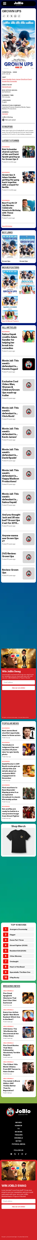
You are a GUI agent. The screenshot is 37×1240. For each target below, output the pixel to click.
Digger (13, 935)
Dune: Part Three (17, 940)
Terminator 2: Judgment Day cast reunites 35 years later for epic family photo (10, 749)
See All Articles (7, 226)
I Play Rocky (14, 977)
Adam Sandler (7, 79)
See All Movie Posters (10, 321)
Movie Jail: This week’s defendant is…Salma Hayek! (10, 498)
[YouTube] (11, 1154)
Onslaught (14, 961)
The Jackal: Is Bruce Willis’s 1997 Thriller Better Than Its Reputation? (11, 1085)
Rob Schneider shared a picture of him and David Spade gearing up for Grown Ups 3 (11, 154)
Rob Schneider (12, 81)
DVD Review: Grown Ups (9, 555)
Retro (18, 1141)
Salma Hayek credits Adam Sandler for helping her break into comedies (9, 341)
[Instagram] (22, 1154)
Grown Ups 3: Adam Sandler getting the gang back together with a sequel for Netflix (10, 181)
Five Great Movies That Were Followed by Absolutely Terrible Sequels (11, 1050)
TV (18, 1129)
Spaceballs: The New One (20, 972)
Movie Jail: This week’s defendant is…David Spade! (10, 453)
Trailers (19, 1135)
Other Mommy (16, 956)
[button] (4, 3)
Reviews (18, 1132)
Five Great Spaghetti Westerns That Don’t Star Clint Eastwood (9, 998)
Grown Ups (6, 261)
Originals (18, 1138)
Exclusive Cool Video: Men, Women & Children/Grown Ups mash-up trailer (11, 388)
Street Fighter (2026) (19, 945)
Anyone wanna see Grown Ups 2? (10, 538)
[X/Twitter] (15, 1154)
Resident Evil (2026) (18, 951)
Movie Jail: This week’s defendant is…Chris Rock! (10, 412)
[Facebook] (18, 1154)
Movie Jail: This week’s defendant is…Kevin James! (10, 432)
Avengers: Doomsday (18, 929)
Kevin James (16, 79)
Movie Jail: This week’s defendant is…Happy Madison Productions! (10, 476)
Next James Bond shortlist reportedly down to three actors (11, 733)
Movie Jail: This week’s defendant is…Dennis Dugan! (10, 364)
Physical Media (18, 1144)
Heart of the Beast (17, 967)
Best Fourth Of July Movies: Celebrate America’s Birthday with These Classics (11, 209)
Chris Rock (24, 79)
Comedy (5, 114)
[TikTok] (26, 1154)
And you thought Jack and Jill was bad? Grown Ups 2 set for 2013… (11, 518)
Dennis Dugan (6, 87)
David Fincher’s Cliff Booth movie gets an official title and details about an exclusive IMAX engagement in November (11, 771)
